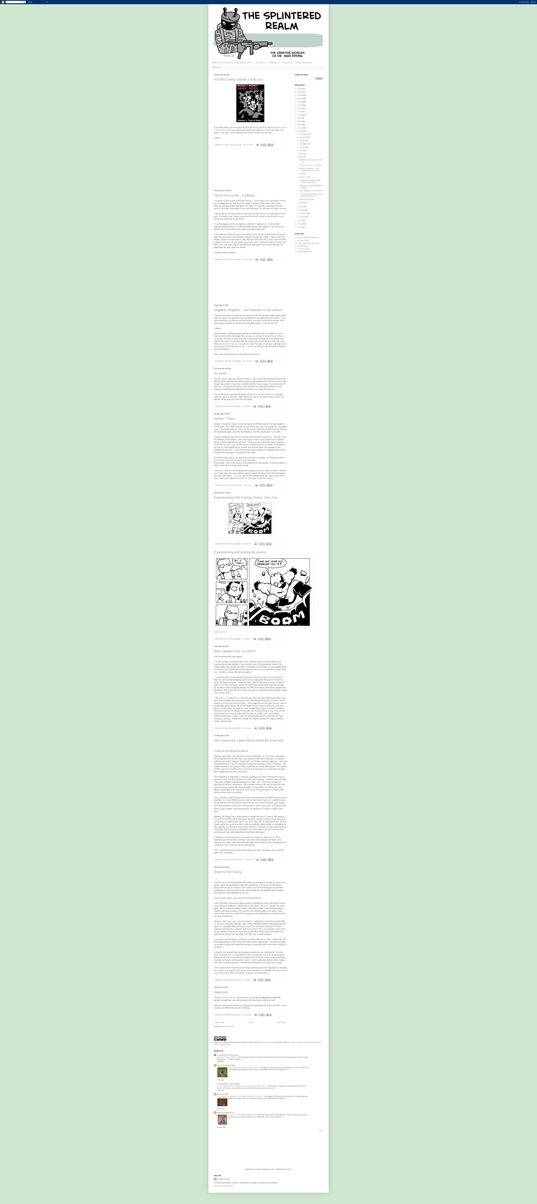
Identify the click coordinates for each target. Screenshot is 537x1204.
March (302, 210)
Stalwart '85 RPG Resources (308, 237)
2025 (300, 92)
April (301, 207)
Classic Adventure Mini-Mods (308, 243)
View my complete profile (223, 1186)
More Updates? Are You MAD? (234, 651)
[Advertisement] (250, 168)
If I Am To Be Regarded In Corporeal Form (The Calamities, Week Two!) (241, 1086)
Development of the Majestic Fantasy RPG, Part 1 (246, 1096)
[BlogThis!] (264, 144)
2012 (300, 221)
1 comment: (247, 406)
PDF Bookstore (303, 246)
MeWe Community (304, 62)
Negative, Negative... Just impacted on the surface (248, 310)
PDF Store (260, 62)
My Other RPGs (303, 240)
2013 (300, 131)
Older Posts (281, 1022)
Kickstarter (216, 67)
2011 (300, 224)
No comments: (248, 145)
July (301, 150)
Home (251, 1022)
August (302, 147)
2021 (300, 105)
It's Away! (220, 373)
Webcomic (221, 992)
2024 (300, 95)
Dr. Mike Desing (223, 1179)
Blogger (289, 1169)
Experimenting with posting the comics (240, 552)
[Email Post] (257, 145)
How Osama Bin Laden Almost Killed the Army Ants (248, 740)
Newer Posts (219, 1022)
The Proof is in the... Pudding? (234, 195)
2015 (300, 125)
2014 (300, 128)
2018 (300, 115)
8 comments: (248, 485)
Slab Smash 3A (220, 632)
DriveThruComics (232, 344)
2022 (300, 102)
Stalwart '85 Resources (222, 62)
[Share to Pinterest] (272, 144)
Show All (320, 1130)
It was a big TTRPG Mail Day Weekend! (242, 1115)
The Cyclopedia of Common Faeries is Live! (244, 1067)
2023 (300, 99)
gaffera (272, 1169)
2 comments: (247, 544)
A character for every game (228, 1055)
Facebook (287, 62)
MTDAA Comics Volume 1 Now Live (238, 79)
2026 (300, 89)
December (304, 134)
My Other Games (244, 62)
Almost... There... (225, 418)
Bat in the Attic (223, 1094)
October (303, 141)
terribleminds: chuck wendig (228, 1084)
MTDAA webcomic (228, 997)
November (304, 137)
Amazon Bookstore (304, 252)
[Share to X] (267, 144)
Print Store (274, 62)
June (302, 154)
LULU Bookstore (303, 249)
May (301, 157)
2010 (300, 227)
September (304, 144)
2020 (300, 108)
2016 (300, 121)
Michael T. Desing (266, 1042)
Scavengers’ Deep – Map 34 (227, 1057)
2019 (300, 112)
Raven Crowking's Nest (226, 1065)
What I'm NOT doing (227, 872)
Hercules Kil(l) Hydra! (225, 1113)
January (303, 217)
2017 (300, 118)
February (303, 213)
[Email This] (261, 144)
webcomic (222, 698)
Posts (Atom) (229, 1027)
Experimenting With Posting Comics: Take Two (245, 497)
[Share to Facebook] (269, 144)
